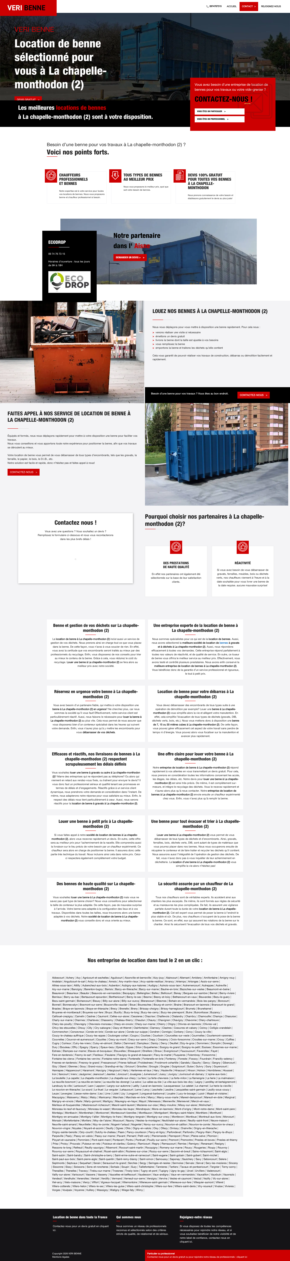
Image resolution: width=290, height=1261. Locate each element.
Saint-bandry (74, 1155)
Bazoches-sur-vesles (192, 989)
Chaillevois (163, 1016)
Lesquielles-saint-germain (190, 1089)
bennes (224, 643)
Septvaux (72, 1163)
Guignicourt (178, 1066)
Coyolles (101, 1039)
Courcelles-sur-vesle (177, 1035)
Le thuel (98, 1089)
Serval (199, 1163)
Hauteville (166, 1070)
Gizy (54, 1066)
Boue (133, 1004)
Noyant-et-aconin (94, 1128)
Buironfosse (201, 1012)
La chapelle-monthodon (94, 1078)
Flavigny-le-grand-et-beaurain (134, 1055)
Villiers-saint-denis (185, 1186)
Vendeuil (57, 1178)
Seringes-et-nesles (159, 1163)
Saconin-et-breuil (180, 1151)
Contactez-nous (252, 395)
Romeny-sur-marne (171, 1147)
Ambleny (197, 977)
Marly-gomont (92, 1101)
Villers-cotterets (61, 1186)
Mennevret (183, 1101)
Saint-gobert (193, 1155)
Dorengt (227, 1043)
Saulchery (187, 1159)
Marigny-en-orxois (63, 1101)
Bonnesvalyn (70, 1004)
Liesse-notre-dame (85, 1093)
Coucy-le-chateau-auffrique (68, 1035)
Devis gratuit (26, 99)
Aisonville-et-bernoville (138, 977)
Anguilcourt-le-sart (74, 981)
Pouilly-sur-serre (157, 1140)
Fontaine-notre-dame (114, 1058)
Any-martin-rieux (128, 981)
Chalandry (177, 1016)
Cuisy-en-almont (102, 1043)
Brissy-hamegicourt (172, 1008)
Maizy (84, 1097)
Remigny (194, 1143)
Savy (198, 1159)
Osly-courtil (86, 1132)
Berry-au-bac (71, 997)
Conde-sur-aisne (114, 1032)
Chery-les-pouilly (62, 1024)
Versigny (152, 1178)
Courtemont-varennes (219, 1035)
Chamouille (204, 1016)
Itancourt (64, 1074)
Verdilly (105, 1178)
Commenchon (60, 1032)
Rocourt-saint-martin (131, 1147)
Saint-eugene (160, 1155)
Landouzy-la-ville (62, 1086)
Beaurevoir (58, 993)
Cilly (89, 1028)
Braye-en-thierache (97, 1008)
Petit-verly (144, 1136)
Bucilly (118, 1012)
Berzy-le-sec (134, 997)
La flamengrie (196, 1078)
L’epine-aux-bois (216, 1074)
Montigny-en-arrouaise (65, 1116)
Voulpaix (67, 1190)
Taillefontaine (146, 1167)
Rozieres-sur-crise (136, 1151)
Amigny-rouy (227, 977)
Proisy (64, 1143)
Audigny (153, 985)
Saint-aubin (58, 1155)
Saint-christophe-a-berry (98, 1155)
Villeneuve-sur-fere (180, 1182)
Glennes (73, 1066)
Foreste (182, 1058)
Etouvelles (120, 1051)
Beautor (84, 993)
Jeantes (110, 1074)
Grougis (153, 1066)
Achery (70, 977)
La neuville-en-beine (89, 1082)
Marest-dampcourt (191, 1097)
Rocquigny (151, 1147)
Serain (97, 1163)
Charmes (80, 1020)
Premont (174, 1140)
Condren (155, 1032)
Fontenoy (171, 1058)
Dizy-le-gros (187, 1043)
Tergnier (215, 1167)
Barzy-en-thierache (126, 989)
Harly (126, 1070)
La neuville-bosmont (64, 1082)
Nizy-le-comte (101, 1124)
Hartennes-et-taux (141, 1070)
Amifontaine (211, 977)
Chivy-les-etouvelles (64, 1028)
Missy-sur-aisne (187, 1105)
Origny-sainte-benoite (64, 1132)
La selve (136, 1082)
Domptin (216, 1043)
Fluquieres (179, 1055)
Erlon (139, 1047)
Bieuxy (97, 1001)
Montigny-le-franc (111, 1116)
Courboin (158, 1035)
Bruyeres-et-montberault (66, 1012)
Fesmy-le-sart (83, 1055)
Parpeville (57, 1136)
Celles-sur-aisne (119, 1016)
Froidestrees (145, 1062)
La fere (142, 1078)
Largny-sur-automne (118, 1086)
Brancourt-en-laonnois (196, 1004)
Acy (78, 977)
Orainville (186, 1128)
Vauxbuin (216, 1174)
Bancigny (76, 989)
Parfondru (188, 1132)
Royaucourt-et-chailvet (89, 1151)
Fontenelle (134, 1058)
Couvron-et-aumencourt (80, 1039)
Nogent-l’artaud (120, 1124)
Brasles (56, 1008)
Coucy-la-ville (203, 1032)
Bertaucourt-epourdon (94, 997)
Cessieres (137, 1016)
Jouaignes (135, 1074)
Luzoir (201, 1093)
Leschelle (157, 1089)
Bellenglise (143, 993)
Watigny (114, 1190)
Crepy (152, 1039)
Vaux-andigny (161, 1174)
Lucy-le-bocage (186, 1093)
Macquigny (58, 1097)
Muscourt (118, 1120)
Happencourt (73, 1070)
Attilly (77, 985)
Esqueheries (151, 1047)
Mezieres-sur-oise (147, 1105)
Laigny (199, 1082)
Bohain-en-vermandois (182, 1001)
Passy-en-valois (83, 1136)
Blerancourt (147, 1001)
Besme (147, 997)
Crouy (220, 1039)
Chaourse (230, 1016)
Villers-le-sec (96, 1186)
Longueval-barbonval (152, 1093)
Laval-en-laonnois (151, 1086)
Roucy (188, 1147)
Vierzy (86, 1182)
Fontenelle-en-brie (152, 1058)
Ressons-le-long (61, 1147)
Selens (223, 1159)
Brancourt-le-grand (223, 1004)
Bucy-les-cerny (150, 1012)
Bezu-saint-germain (63, 1001)
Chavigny (177, 1020)
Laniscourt (80, 1086)
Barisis (109, 989)
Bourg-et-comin (163, 1004)
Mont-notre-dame (204, 1109)
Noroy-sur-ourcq (153, 1124)
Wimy (139, 1190)
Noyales (77, 1128)
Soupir (125, 1167)
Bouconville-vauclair (115, 1004)
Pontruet (140, 1140)
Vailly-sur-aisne (61, 1174)
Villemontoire (129, 1182)
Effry (75, 1047)
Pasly (69, 1136)
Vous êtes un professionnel (211, 119)
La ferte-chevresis (158, 1078)
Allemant (185, 977)
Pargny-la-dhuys (222, 1132)
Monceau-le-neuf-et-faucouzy (69, 1109)
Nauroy (130, 1120)
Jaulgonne (85, 1074)
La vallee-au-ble (152, 1082)
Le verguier (111, 1089)
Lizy (123, 1093)
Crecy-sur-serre (137, 1039)
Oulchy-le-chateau (105, 1132)
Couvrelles (58, 1039)
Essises (206, 1047)
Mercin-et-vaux (200, 1101)
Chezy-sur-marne (145, 1024)
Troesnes (117, 1171)
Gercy (206, 1062)
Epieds (120, 1047)
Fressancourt (108, 1062)
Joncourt (122, 1074)
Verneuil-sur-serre (134, 1178)
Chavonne (191, 1020)
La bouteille (58, 1078)
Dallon (117, 1043)
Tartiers (173, 1167)
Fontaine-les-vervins (88, 1058)
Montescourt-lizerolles (124, 1113)
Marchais (118, 1097)
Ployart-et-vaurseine (64, 1140)
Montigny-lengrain (134, 1116)
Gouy (83, 1066)
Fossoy (193, 1058)
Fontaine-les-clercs (63, 1058)
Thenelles (71, 1171)
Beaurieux (72, 993)
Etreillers (147, 1051)
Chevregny (80, 1024)
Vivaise (218, 1186)
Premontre (187, 1140)
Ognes (119, 1128)
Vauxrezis (228, 1174)
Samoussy (162, 1159)
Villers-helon (79, 1186)
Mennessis (154, 1101)
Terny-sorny (229, 1167)
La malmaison (226, 1078)
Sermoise (177, 1163)
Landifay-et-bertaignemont (220, 1082)
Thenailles (58, 1171)
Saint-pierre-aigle (87, 1159)
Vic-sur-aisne (220, 1178)
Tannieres (161, 1167)
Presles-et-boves (205, 1140)
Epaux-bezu (107, 1047)
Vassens (90, 1174)
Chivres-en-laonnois (189, 1024)
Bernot (213, 993)
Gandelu (185, 1062)
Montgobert (161, 1113)
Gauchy (196, 1062)
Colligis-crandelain (220, 1028)
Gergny (216, 1062)
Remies (182, 1143)
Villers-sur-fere (163, 1186)
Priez (55, 1143)
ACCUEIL (232, 6)
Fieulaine (110, 1055)
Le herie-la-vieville (220, 1086)
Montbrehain (86, 1113)
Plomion (212, 1136)
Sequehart (85, 1163)
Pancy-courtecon (136, 1132)
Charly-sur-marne (62, 1020)
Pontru (129, 1140)
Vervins (163, 1178)
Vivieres (229, 1186)
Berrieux (57, 997)
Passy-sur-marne (105, 1136)
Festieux (98, 1055)
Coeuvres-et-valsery (185, 1028)
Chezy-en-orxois (123, 1024)
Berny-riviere (226, 993)
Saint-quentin (106, 1159)
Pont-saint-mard (101, 1140)
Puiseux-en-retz (91, 1143)
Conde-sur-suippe (137, 1032)
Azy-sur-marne (60, 989)
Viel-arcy (57, 1182)
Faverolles (203, 1051)
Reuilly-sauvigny (94, 1147)
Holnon (201, 1070)
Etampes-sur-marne (74, 1051)
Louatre (171, 1093)
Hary (156, 1070)
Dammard (129, 1043)
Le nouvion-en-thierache (66, 1089)
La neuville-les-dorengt (116, 1082)
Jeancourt (98, 1074)
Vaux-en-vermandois (183, 1174)
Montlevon (178, 1116)
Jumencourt (150, 1074)
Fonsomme (208, 1055)
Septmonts (58, 1163)
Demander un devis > (128, 257)
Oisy (156, 1128)
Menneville (169, 1101)
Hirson (191, 1070)
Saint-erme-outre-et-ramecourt (132, 1155)
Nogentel (136, 1124)
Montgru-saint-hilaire (182, 1113)
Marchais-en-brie (135, 1097)
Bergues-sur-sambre (195, 993)
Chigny (172, 1024)
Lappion (100, 1086)
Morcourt (228, 1116)
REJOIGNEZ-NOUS (271, 6)
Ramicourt (144, 1143)
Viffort (95, 1182)
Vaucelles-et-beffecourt (122, 1174)
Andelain (57, 981)
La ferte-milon (179, 1078)
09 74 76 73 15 (56, 254)
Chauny (151, 1020)
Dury (55, 1047)
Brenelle (124, 1008)
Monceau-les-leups (123, 1109)
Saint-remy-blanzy (126, 1159)
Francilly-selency (223, 1058)
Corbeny (179, 1032)
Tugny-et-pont (149, 1171)
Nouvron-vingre (61, 1128)
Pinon (186, 1136)
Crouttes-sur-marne (203, 1039)
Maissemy (73, 1097)
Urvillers (200, 1171)
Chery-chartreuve (209, 1020)
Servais (189, 1163)
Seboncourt (210, 1159)
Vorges (56, 1190)
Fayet (214, 1051)
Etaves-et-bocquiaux (100, 1051)
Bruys (108, 1012)
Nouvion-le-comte (199, 1124)
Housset (227, 1070)
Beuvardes (205, 997)
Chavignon (164, 1020)
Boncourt (223, 1001)
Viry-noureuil (205, 1186)
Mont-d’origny (183, 1109)
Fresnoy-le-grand (89, 1062)
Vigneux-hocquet (110, 1182)
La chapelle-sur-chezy (123, 1078)
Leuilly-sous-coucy (218, 1089)
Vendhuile (69, 1178)
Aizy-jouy (158, 977)
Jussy (162, 1074)
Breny (134, 1008)
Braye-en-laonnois (73, 1008)
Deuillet (174, 1043)
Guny (208, 1066)
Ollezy (164, 1128)
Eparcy (94, 1047)
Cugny (56, 1043)
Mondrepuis (143, 1109)
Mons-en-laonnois (162, 1109)
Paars (121, 1132)
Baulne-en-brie (169, 989)
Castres (91, 1016)
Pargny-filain (203, 1132)
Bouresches (144, 1004)
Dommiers (203, 1043)
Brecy (114, 1008)
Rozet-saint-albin (114, 1151)
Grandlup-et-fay (114, 1066)
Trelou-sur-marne (100, 1171)
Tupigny (163, 1171)
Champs (218, 1016)
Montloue (191, 1116)
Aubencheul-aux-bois (94, 985)
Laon (90, 1086)
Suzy (134, 1167)
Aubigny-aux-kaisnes (134, 985)
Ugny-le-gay (178, 1171)
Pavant (121, 1136)
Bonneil (56, 1004)
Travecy (83, 1171)
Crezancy (163, 1039)
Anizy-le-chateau (97, 981)
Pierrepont (174, 1136)
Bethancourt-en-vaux (185, 997)
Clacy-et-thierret (122, 1028)
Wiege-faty (128, 1190)
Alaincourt (171, 977)
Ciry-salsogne (102, 1028)
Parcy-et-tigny (156, 1132)
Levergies (66, 1093)
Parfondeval (174, 1132)
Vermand (117, 1178)
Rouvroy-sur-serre (63, 1151)
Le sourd (87, 1089)
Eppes (130, 1047)
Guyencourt (220, 1066)
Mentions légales (60, 1257)
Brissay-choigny (149, 1008)
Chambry (190, 1016)
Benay (177, 993)
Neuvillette (85, 1124)
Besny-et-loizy (162, 997)
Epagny (84, 1047)
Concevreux (77, 1032)
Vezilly (207, 1178)
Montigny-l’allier (90, 1116)
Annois (113, 981)
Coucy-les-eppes (96, 1035)
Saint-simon (146, 1159)
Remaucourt (169, 1143)
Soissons (79, 1167)
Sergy (143, 1163)
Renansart (207, 1143)
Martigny (108, 1101)
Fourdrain (205, 1058)
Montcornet (102, 1113)
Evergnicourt (171, 1051)
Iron (54, 1074)
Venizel (95, 1178)
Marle (79, 1101)
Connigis (167, 1032)
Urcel (190, 1171)
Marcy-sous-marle (167, 1097)
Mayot (142, 1101)
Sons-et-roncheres (97, 1167)
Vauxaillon (203, 1174)
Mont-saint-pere (225, 1109)
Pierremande (159, 1136)
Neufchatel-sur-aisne (174, 1120)
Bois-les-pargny (206, 1001)
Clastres (167, 1028)
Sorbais (114, 1167)
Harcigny (101, 1070)
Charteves (93, 1020)
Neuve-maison (219, 1120)
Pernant (131, 1136)
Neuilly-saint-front (198, 1120)
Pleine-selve (198, 1136)
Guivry (199, 1066)
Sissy (68, 1167)
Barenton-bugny (93, 989)
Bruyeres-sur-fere (93, 1012)
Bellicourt (166, 993)
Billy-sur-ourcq (130, 1001)
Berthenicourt (116, 997)
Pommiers (84, 1140)
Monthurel (215, 1113)
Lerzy (146, 1089)
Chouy (81, 1028)
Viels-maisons (72, 1182)
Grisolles (142, 1066)
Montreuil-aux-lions (210, 1116)
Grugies (164, 1066)
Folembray (194, 1055)
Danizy (155, 1043)
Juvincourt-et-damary (191, 1074)
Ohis (128, 1128)
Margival (230, 1097)
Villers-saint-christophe (140, 1186)
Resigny (219, 1143)
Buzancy (215, 1012)
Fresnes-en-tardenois (64, 1062)
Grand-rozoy (95, 1066)
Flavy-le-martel (162, 1055)
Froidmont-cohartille (166, 1062)
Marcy (151, 1097)
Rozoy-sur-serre (158, 1151)
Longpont (132, 1093)
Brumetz (190, 1008)
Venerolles (83, 1178)
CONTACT (247, 6)
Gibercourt (229, 1062)
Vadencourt (213, 1171)
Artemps (181, 981)
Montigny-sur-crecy (158, 1116)
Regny (156, 1143)
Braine (178, 1004)
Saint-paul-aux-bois (63, 1159)
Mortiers (86, 1120)
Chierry (161, 1024)
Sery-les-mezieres (216, 1163)
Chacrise (150, 1016)
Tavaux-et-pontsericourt (194, 1167)
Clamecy (155, 1028)
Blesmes (161, 1001)
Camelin (79, 1016)
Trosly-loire (132, 1171)
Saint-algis (221, 1151)
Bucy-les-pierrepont (172, 1012)
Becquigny (129, 993)
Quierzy (131, 1143)
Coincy (204, 1028)
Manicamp (105, 1097)
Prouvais (75, 1143)
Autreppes (208, 985)
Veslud (197, 1178)
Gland (62, 1066)
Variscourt (78, 1174)
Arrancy (169, 981)
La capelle (73, 1078)
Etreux (158, 1051)
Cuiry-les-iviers (82, 1043)
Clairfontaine (141, 1028)
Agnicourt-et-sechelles (96, 977)
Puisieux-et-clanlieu (114, 1143)
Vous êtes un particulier (209, 111)
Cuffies (230, 1039)
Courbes (146, 1035)
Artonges (193, 981)
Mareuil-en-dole (213, 1097)
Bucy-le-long (131, 1012)
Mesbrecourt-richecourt (96, 1105)
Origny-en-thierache (205, 1128)
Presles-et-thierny (227, 1140)
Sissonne (58, 1167)
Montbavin (71, 1113)
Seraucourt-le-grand (114, 1163)
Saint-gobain (177, 1155)
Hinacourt (179, 1070)
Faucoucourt (187, 1051)
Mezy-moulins (168, 1105)
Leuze (55, 1093)
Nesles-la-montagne (148, 1120)
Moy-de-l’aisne (102, 1120)
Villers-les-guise (115, 1186)
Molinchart (205, 1105)
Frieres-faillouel (127, 1062)
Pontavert (118, 1140)
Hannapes (58, 1070)
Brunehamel (204, 1008)
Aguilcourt (116, 977)
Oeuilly (110, 1128)
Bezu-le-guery (221, 997)
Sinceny (233, 1163)
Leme (138, 1089)
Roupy (212, 1147)
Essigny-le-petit (191, 1047)
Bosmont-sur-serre (91, 1004)
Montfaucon (145, 1113)
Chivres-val (209, 1024)
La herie (211, 1078)
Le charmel (201, 1086)
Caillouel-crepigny (62, 1016)
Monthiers (202, 1113)
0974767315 (215, 6)
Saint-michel (210, 1155)
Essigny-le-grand (170, 1047)
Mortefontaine (71, 1120)
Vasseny (102, 1174)
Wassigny (102, 1190)
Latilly (136, 1086)
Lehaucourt (126, 1089)
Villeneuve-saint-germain (153, 1182)
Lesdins (169, 1089)
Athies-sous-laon (62, 985)
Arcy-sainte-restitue (151, 981)
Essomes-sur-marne (225, 1047)
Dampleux (143, 1043)
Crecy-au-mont (117, 1039)
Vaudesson (144, 1174)
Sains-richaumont (202, 1151)
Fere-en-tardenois (62, 1055)
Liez (100, 1093)
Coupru (134, 1035)
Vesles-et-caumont (180, 1178)
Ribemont (111, 1147)
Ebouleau (65, 1047)
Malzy (93, 1097)
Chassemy (107, 1020)
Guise (190, 1066)
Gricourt (130, 1066)
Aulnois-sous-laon (170, 985)
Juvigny (172, 1074)
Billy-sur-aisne (111, 1001)
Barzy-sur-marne (149, 989)
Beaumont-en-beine (218, 989)
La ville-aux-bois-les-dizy (178, 1082)
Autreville (221, 985)
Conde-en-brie (94, 1032)
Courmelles (198, 1035)
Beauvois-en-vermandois (106, 993)
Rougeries (200, 1147)
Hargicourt (114, 1070)
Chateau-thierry (124, 1020)
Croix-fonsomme (180, 1039)
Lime (107, 1093)
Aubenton (114, 985)
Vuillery (90, 1190)
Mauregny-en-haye (126, 1101)
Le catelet (187, 1086)
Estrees (56, 1051)
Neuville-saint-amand (64, 1124)
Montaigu (57, 1113)
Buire (189, 1012)
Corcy (189, 1032)
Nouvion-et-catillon (176, 1124)
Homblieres (214, 1070)
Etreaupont (134, 1051)
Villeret (219, 1182)
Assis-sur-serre (210, 981)
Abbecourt (58, 977)
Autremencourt (191, 985)
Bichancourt (84, 1001)
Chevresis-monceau (100, 1024)
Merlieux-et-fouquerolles (66, 1105)
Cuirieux (66, 1043)
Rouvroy (222, 1147)
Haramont (88, 1070)
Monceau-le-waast (99, 1109)
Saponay (175, 1159)
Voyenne (79, 1190)
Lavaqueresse (172, 1086)
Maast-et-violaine (217, 1093)
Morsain (56, 1120)
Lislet (116, 1093)
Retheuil (78, 1147)
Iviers (74, 1074)
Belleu (155, 993)
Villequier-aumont (203, 1182)
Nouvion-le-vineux (222, 1124)
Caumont (103, 1016)
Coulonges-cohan (118, 1035)
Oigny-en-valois (142, 1128)
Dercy (164, 1043)
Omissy (174, 1128)
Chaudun (140, 1020)
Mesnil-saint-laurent (123, 1105)
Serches (132, 1163)
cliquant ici (186, 1241)
